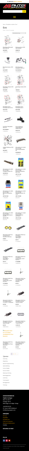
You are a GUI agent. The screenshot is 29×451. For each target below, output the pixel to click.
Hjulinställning (6, 366)
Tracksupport (6, 380)
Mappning (5, 361)
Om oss (5, 416)
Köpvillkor (5, 417)
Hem (4, 24)
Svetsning (5, 358)
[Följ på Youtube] (9, 440)
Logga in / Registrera (18, 1)
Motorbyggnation (7, 375)
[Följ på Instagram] (7, 440)
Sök (24, 11)
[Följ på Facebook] (4, 440)
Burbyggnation (6, 382)
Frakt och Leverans (8, 421)
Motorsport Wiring (7, 373)
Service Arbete (6, 370)
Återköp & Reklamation (9, 423)
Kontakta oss (6, 419)
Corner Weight (6, 368)
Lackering (5, 377)
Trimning (5, 385)
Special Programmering (8, 363)
